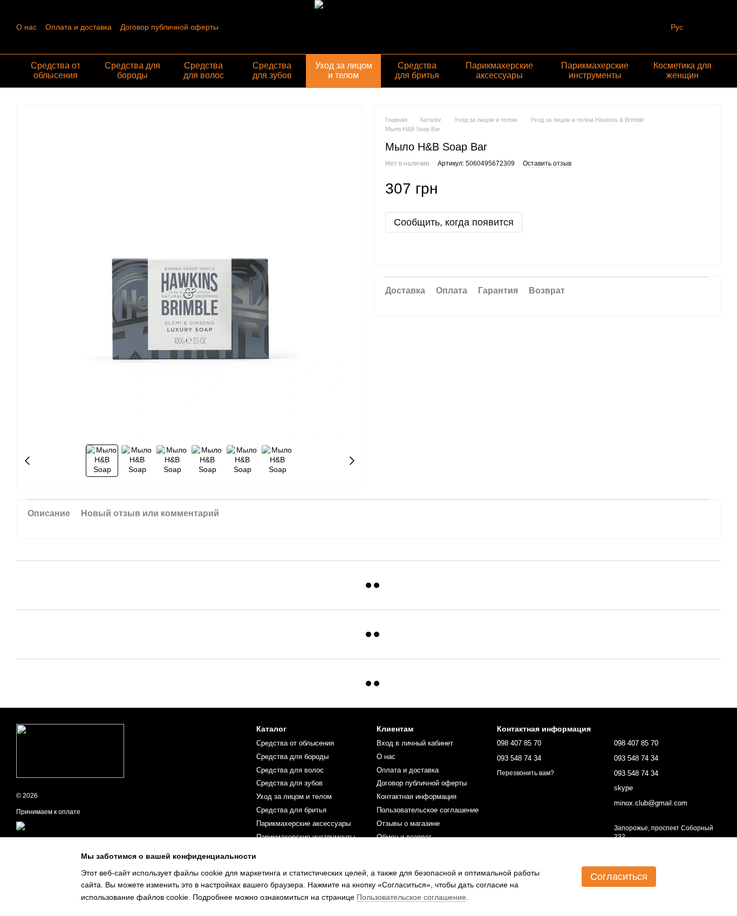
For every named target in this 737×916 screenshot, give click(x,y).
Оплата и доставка (78, 27)
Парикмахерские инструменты (595, 70)
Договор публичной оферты (169, 27)
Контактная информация (416, 796)
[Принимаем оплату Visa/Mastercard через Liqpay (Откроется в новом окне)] (95, 825)
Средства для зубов (272, 70)
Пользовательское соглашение (428, 810)
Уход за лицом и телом (343, 70)
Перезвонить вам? (525, 773)
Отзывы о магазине (408, 823)
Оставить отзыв (547, 163)
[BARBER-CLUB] (70, 750)
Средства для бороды (132, 70)
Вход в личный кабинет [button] (415, 743)
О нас (26, 27)
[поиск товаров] (651, 27)
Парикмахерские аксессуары (499, 70)
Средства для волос (203, 70)
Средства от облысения (55, 70)
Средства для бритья (417, 70)
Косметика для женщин (682, 70)
